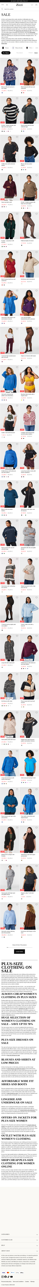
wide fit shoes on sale (12, 1093)
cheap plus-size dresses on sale (24, 30)
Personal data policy (6, 1281)
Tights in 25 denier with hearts (28, 356)
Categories (5, 1234)
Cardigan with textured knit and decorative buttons (27, 433)
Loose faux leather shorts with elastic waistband (28, 471)
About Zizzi (5, 1251)
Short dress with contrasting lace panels (8, 586)
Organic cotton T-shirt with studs (27, 893)
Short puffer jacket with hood (8, 739)
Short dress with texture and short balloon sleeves (8, 318)
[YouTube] (11, 1277)
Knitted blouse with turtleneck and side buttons (8, 471)
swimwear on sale (23, 1008)
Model (36, 52)
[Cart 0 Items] (36, 5)
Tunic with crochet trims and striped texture (28, 817)
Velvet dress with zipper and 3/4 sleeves (28, 510)
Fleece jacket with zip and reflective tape (27, 126)
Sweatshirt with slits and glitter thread (28, 548)
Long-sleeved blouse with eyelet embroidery (7, 778)
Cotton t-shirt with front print (8, 432)
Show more (4, 43)
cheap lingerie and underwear (27, 1110)
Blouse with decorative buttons (26, 164)
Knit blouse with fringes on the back (28, 932)
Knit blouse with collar (6, 701)
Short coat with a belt (6, 202)
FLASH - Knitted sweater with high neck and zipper (8, 126)
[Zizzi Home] (19, 4)
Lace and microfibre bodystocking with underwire (28, 318)
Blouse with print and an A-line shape (8, 87)
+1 (10, 744)
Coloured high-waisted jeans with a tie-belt (8, 356)
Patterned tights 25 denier (27, 240)
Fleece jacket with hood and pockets (28, 702)
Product (31, 52)
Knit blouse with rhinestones (28, 279)
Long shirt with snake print (7, 662)
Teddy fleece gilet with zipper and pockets (28, 855)
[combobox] (19, 9)
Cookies (27, 1281)
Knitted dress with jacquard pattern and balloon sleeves (28, 740)
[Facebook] (5, 1277)
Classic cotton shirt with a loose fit (27, 625)
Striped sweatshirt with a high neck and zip (28, 586)
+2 (10, 131)
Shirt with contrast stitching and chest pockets (8, 932)
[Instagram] (2, 1277)
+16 (30, 782)
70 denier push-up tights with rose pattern (8, 625)
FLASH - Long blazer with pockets (7, 241)
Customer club (6, 1240)
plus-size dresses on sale (13, 1055)
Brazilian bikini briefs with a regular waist (27, 395)
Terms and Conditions (18, 1281)
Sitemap (32, 1281)
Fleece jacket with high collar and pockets (8, 817)
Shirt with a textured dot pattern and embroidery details (7, 395)
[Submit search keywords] (2, 9)
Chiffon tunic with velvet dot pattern (8, 164)
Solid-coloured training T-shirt (28, 778)
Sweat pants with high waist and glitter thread (8, 893)
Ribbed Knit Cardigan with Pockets (7, 855)
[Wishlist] (17, 60)
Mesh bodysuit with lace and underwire (28, 87)
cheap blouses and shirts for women (16, 1068)
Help (3, 1245)
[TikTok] (8, 1277)
